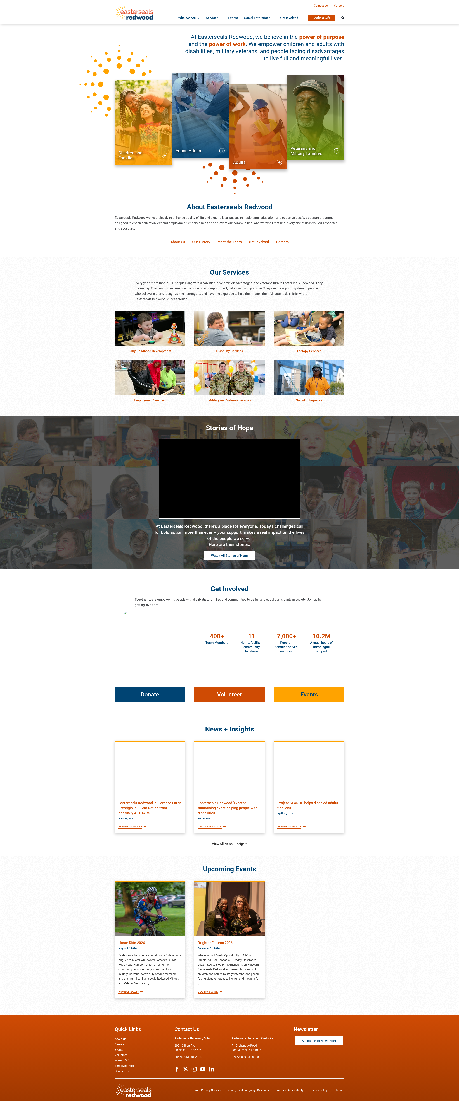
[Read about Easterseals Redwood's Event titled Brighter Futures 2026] (229, 909)
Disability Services (229, 351)
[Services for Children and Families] (143, 122)
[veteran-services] (229, 361)
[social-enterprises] (309, 361)
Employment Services (150, 400)
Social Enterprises (309, 400)
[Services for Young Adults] (201, 115)
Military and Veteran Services (229, 400)
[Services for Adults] (258, 126)
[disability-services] (229, 312)
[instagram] (194, 1069)
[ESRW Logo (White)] (133, 1084)
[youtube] (202, 1069)
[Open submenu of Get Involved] (300, 17)
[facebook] (176, 1069)
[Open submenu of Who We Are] (198, 17)
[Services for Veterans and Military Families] (315, 117)
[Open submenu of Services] (220, 17)
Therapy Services (309, 351)
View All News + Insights (229, 844)
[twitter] (185, 1069)
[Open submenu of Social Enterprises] (272, 17)
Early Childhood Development (150, 351)
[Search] (342, 17)
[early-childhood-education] (150, 312)
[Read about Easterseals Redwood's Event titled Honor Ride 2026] (150, 909)
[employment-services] (150, 361)
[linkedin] (211, 1069)
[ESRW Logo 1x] (134, 6)
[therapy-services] (309, 312)
